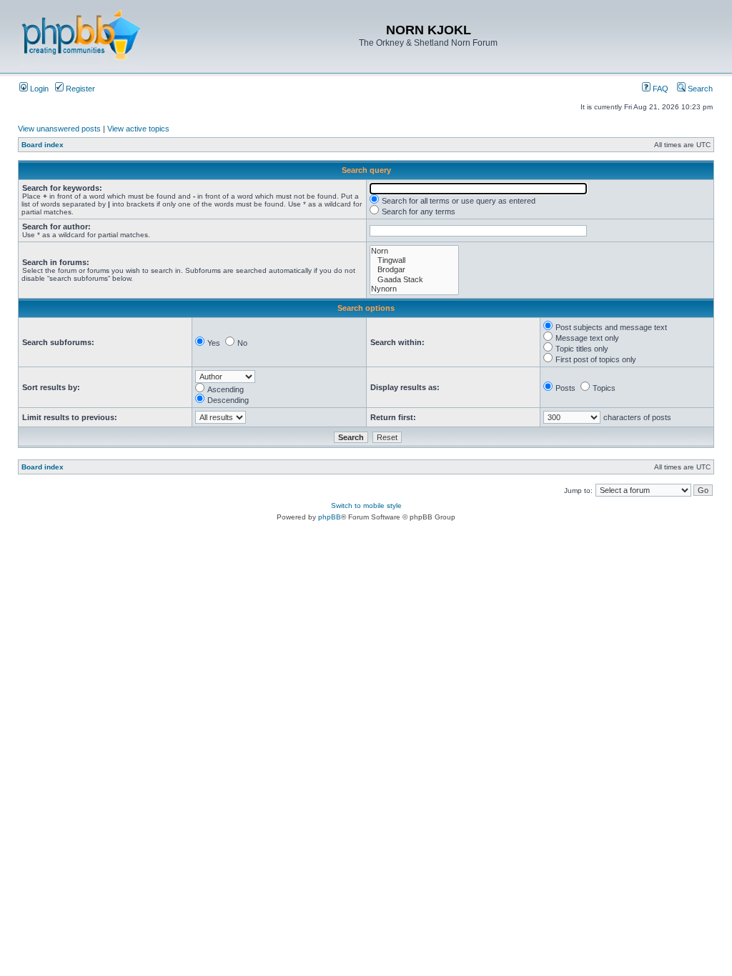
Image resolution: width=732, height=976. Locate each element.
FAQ (659, 88)
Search (699, 88)
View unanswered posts (59, 128)
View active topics (138, 128)
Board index (42, 145)
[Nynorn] (414, 289)
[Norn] (414, 251)
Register (79, 88)
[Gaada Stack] (414, 279)
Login (38, 88)
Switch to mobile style (366, 505)
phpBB (329, 517)
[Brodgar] (414, 269)
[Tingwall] (414, 260)
